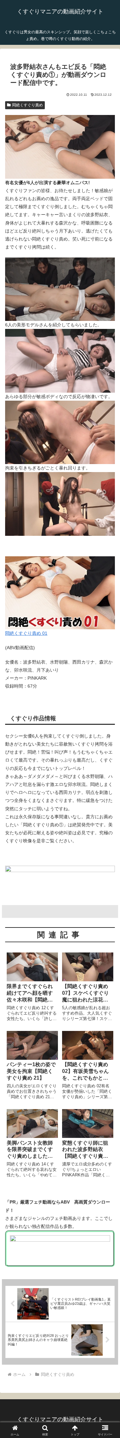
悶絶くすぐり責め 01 (26, 633)
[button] (107, 989)
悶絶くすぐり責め (27, 105)
